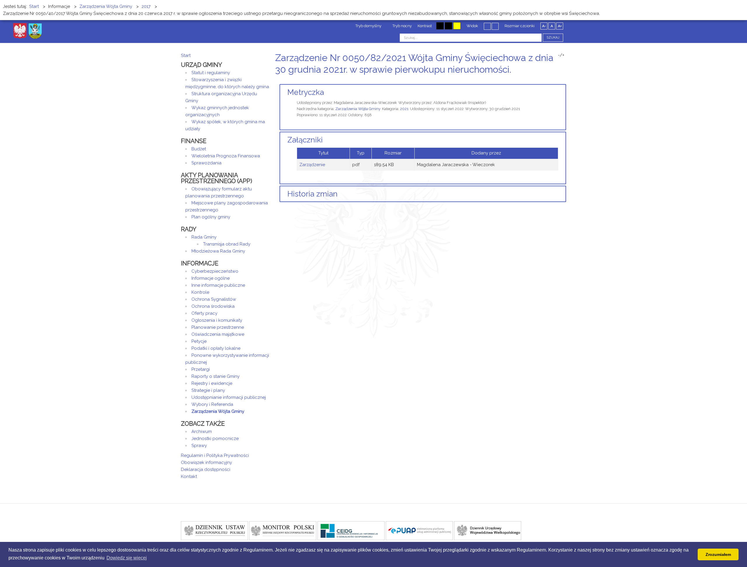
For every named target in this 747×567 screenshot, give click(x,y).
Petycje (199, 341)
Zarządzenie (312, 164)
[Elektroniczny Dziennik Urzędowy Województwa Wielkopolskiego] (487, 530)
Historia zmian (312, 193)
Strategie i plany (208, 390)
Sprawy (199, 445)
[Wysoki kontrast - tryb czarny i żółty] (448, 25)
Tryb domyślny (368, 26)
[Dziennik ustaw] (214, 530)
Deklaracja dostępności (205, 469)
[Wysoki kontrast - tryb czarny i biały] (440, 25)
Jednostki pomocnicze (215, 438)
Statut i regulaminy (210, 72)
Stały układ (487, 25)
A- (544, 26)
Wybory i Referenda (212, 404)
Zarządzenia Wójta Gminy (358, 109)
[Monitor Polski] (282, 530)
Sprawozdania (206, 163)
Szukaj (553, 37)
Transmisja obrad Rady (226, 244)
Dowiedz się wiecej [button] (127, 557)
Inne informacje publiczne (218, 285)
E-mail (564, 80)
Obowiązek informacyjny (206, 462)
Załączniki (305, 139)
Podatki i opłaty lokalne (215, 348)
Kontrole (200, 292)
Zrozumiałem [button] (718, 554)
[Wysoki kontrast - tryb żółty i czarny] (457, 25)
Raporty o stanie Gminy (215, 376)
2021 (404, 109)
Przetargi (200, 369)
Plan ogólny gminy (210, 217)
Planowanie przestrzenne (217, 327)
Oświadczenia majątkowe (217, 334)
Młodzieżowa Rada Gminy (218, 251)
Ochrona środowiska (213, 306)
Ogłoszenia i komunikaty (216, 320)
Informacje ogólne (210, 278)
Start (186, 55)
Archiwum (201, 431)
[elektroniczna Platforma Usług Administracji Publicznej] (419, 530)
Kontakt (189, 476)
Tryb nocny (402, 26)
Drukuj (557, 80)
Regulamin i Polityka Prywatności (215, 455)
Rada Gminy (204, 237)
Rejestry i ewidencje (211, 383)
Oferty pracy (204, 313)
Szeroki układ (495, 25)
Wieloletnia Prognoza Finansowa (225, 156)
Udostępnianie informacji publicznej (228, 397)
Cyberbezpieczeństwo (214, 271)
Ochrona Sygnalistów (213, 299)
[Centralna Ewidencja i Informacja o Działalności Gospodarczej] (351, 530)
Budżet (198, 149)
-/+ (561, 55)
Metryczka (305, 92)
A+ (560, 26)
